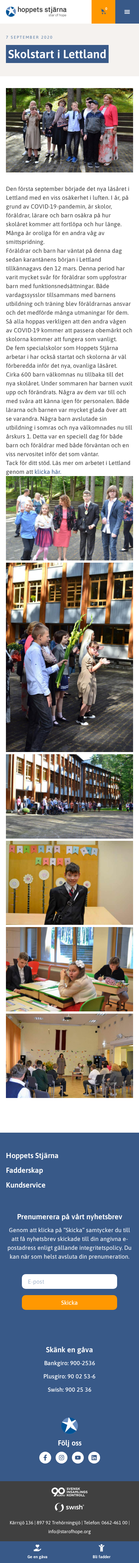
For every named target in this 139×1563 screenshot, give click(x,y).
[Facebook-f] (45, 1458)
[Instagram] (61, 1458)
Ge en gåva (37, 1557)
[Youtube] (78, 1458)
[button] (127, 11)
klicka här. (47, 471)
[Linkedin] (94, 1458)
